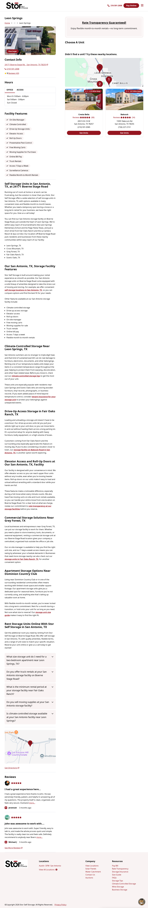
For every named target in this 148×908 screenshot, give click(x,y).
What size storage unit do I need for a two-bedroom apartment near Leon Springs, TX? (26, 660)
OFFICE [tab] (10, 90)
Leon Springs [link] (25, 23)
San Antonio (55, 865)
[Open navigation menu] (142, 5)
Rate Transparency (120, 868)
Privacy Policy (60, 904)
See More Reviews (12, 848)
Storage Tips (117, 880)
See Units (84, 133)
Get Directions (11, 768)
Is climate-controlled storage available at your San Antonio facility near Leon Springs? (26, 717)
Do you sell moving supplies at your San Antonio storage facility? (27, 703)
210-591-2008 (116, 5)
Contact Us (90, 874)
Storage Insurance (120, 871)
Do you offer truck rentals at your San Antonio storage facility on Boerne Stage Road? (26, 675)
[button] (30, 747)
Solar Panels (90, 868)
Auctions (89, 877)
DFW (47, 865)
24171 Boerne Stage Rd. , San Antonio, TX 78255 (25, 64)
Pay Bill (115, 865)
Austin (42, 865)
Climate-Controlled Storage (124, 883)
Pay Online (131, 5)
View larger (12, 51)
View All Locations (48, 869)
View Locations (92, 865)
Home (7, 23)
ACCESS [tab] (20, 90)
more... (32, 803)
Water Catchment (93, 871)
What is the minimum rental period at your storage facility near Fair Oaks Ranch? (26, 690)
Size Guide (116, 874)
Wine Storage (118, 886)
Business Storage (119, 889)
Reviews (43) (13, 73)
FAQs (114, 877)
